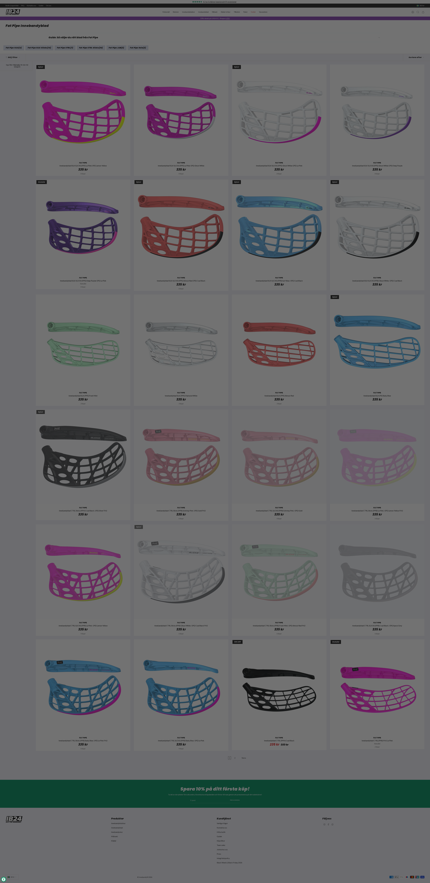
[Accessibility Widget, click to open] (3, 879)
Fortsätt (237, 460)
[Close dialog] (256, 413)
